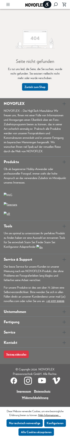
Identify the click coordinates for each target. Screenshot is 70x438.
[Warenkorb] (63, 4)
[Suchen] (55, 4)
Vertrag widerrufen (16, 354)
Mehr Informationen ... (49, 415)
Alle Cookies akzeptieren (36, 432)
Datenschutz (42, 391)
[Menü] (8, 4)
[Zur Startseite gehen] (35, 4)
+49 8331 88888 (55, 301)
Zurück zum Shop (35, 87)
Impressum (24, 391)
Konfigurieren (55, 423)
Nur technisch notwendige (24, 423)
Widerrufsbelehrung (35, 397)
